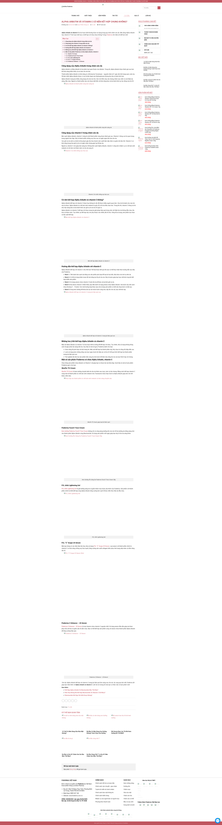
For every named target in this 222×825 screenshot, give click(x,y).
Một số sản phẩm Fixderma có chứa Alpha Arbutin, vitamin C (81, 52)
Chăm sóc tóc (128, 795)
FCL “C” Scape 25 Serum (74, 59)
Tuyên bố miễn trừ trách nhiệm (104, 789)
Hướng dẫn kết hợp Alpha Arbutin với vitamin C (78, 47)
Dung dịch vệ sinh (129, 805)
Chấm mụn (127, 789)
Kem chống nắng (129, 783)
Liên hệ (148, 15)
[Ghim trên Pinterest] (72, 700)
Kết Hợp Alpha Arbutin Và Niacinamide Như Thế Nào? (81, 690)
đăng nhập (73, 769)
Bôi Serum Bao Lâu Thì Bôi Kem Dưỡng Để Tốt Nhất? (152, 74)
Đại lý (137, 15)
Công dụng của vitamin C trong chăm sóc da (77, 43)
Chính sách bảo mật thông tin (104, 792)
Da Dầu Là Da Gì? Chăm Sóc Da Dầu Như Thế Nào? (152, 80)
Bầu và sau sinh (128, 802)
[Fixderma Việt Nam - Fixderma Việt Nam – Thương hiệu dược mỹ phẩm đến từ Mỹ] (111, 7)
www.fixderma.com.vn (76, 795)
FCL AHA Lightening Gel (74, 57)
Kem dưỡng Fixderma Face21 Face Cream (75, 431)
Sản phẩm (102, 15)
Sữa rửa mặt (127, 792)
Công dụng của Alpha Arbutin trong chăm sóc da (78, 41)
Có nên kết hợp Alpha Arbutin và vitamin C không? (79, 45)
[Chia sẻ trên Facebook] (63, 700)
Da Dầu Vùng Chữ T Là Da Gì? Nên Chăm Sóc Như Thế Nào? (151, 86)
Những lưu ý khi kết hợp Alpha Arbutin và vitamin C (79, 50)
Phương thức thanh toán (102, 802)
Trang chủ (75, 15)
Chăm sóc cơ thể (129, 798)
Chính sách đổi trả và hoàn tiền (104, 783)
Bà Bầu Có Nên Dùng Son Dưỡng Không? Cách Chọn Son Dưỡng (152, 69)
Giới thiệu (88, 15)
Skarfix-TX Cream (72, 54)
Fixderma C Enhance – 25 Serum (76, 61)
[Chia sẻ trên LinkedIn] (75, 700)
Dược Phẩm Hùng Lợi (83, 24)
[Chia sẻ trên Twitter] (66, 700)
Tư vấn (126, 15)
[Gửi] (159, 7)
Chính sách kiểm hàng (102, 795)
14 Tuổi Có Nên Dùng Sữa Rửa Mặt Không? (152, 62)
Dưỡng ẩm (127, 786)
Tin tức (115, 15)
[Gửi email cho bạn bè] (69, 700)
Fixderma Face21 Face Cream (75, 55)
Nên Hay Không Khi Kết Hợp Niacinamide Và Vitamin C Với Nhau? (85, 692)
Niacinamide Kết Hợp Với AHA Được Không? (78, 695)
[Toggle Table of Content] (96, 38)
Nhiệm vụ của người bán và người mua (107, 798)
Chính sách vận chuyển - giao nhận (106, 786)
